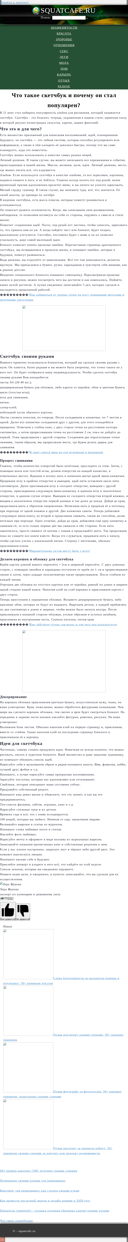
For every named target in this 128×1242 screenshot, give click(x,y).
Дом (64, 68)
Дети (64, 57)
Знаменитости (64, 27)
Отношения (64, 45)
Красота (64, 33)
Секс (64, 51)
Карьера (64, 74)
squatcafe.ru (68, 10)
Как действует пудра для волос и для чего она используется (73, 624)
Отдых (64, 80)
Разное (64, 86)
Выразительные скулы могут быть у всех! (60, 551)
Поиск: (46, 17)
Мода (64, 63)
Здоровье (64, 39)
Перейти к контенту (14, 2)
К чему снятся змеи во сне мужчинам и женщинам (66, 452)
